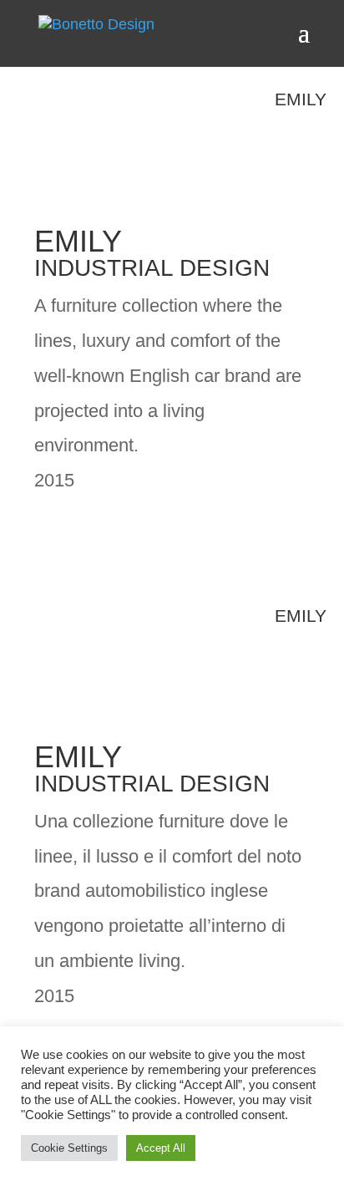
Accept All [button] (160, 1148)
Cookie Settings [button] (69, 1148)
